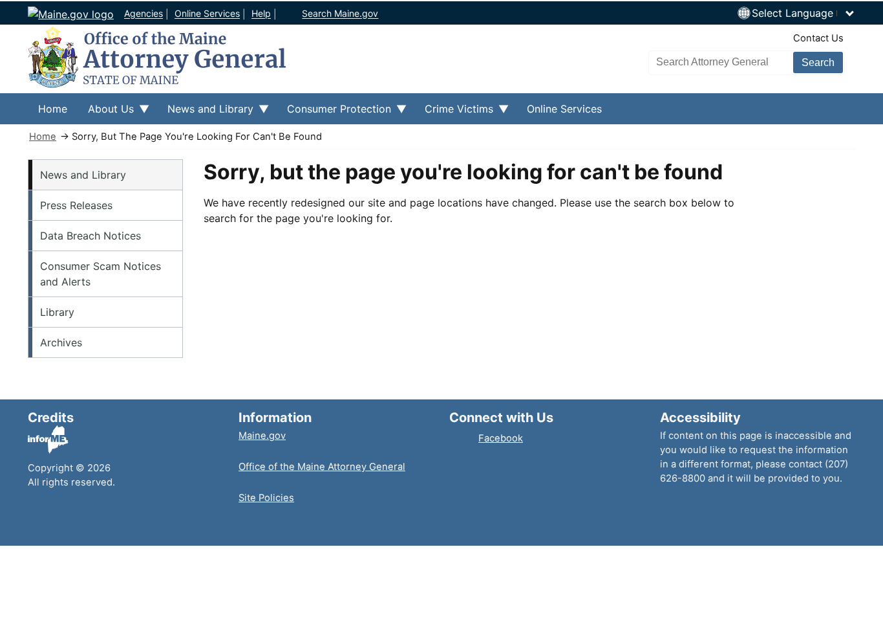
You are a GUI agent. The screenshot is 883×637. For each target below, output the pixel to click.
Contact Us (818, 38)
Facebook (500, 438)
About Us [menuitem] (106, 113)
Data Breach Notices (90, 235)
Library (57, 312)
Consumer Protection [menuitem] (334, 113)
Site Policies (266, 498)
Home (42, 136)
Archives (61, 342)
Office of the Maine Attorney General (322, 467)
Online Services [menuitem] (564, 108)
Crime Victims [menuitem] (453, 113)
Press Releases (76, 205)
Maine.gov (262, 435)
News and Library (83, 174)
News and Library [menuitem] (205, 113)
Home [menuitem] (52, 108)
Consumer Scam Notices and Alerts (100, 274)
